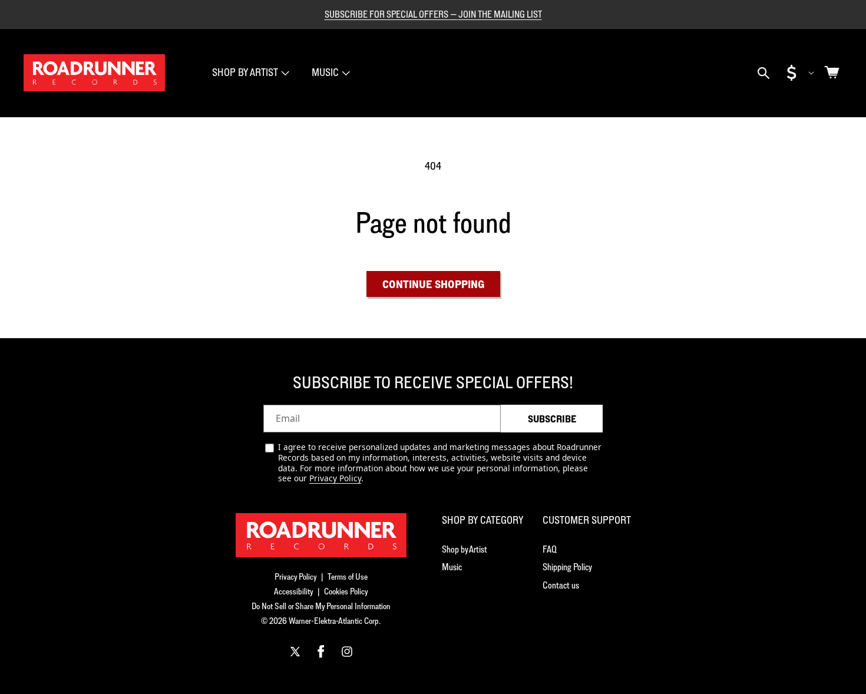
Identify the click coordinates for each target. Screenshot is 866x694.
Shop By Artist (245, 72)
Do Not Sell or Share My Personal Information (321, 606)
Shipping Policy (567, 566)
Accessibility (293, 591)
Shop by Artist (464, 549)
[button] (249, 73)
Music (325, 72)
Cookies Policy (346, 591)
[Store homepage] (321, 535)
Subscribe (552, 419)
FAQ (550, 549)
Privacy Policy (335, 478)
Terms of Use (348, 576)
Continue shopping (433, 284)
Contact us (561, 585)
